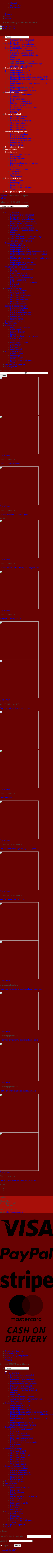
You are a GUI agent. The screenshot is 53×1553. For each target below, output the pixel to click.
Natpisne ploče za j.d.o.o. (20, 75)
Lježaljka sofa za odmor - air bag (24, 336)
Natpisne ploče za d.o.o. (20, 73)
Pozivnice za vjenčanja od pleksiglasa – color (19, 1040)
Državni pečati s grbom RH (21, 51)
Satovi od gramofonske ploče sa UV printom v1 (20, 1180)
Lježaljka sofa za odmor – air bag (24, 163)
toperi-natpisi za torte (19, 169)
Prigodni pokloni (11, 152)
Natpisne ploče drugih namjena (23, 90)
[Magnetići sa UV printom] (19, 608)
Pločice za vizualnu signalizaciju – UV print (18, 848)
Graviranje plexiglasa (19, 125)
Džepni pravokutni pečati (20, 42)
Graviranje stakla (17, 127)
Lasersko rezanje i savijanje (16, 132)
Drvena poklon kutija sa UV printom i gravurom (19, 567)
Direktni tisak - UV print (15, 321)
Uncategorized (11, 366)
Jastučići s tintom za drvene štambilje (26, 64)
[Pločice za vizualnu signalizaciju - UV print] (19, 838)
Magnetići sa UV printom (10, 618)
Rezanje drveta (16, 143)
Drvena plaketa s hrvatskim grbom (14, 514)
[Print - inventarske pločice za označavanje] (19, 1080)
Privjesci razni (16, 165)
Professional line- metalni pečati (23, 48)
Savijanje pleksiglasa (19, 134)
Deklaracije (15, 183)
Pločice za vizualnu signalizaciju (23, 107)
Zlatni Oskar (15, 172)
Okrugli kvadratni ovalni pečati (23, 46)
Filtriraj (3, 376)
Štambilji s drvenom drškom (22, 53)
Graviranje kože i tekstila (20, 121)
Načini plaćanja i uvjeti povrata (17, 1355)
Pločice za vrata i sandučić (21, 94)
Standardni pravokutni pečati (22, 40)
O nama (8, 14)
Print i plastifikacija (13, 178)
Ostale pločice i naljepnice (16, 92)
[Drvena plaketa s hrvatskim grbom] (19, 504)
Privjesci (13, 112)
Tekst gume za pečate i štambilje (24, 55)
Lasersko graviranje (13, 114)
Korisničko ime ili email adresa (13, 1536)
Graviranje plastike (18, 129)
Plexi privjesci (6, 797)
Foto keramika (11, 149)
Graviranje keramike (18, 116)
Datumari (14, 232)
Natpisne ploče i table (14, 68)
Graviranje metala (17, 123)
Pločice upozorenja (18, 105)
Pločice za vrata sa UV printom (13, 899)
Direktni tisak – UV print (15, 147)
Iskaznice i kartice (17, 185)
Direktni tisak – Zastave (10, 463)
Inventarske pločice (18, 99)
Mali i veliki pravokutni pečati (22, 44)
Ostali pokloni (16, 176)
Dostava (8, 1358)
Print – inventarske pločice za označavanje (18, 1091)
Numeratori (15, 59)
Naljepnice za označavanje (21, 103)
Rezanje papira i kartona (20, 140)
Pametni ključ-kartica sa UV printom (15, 708)
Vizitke (13, 189)
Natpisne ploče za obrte (20, 70)
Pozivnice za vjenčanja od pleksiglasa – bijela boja (21, 989)
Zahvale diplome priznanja (21, 187)
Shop (7, 16)
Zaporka (4, 1541)
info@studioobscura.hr (15, 1212)
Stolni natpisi (15, 167)
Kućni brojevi (15, 110)
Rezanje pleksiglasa (18, 136)
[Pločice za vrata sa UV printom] (19, 889)
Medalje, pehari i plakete (15, 191)
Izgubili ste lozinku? (8, 1550)
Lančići (13, 161)
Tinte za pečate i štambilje (21, 66)
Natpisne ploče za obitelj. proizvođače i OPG (29, 77)
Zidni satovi (15, 174)
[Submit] (6, 40)
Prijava (17, 1546)
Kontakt (8, 18)
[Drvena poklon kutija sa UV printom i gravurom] (19, 557)
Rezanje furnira (16, 145)
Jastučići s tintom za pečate (22, 61)
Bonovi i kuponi (16, 180)
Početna (3, 196)
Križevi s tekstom (17, 159)
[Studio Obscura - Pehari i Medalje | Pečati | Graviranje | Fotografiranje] (7, 27)
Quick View (5, 455)
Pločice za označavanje (20, 101)
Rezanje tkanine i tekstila (20, 138)
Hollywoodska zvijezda (20, 154)
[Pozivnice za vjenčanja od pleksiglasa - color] (19, 1029)
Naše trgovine (11, 1353)
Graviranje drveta (17, 119)
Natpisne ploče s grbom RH (22, 88)
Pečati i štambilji (12, 37)
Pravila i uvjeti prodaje (14, 1351)
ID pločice (14, 97)
